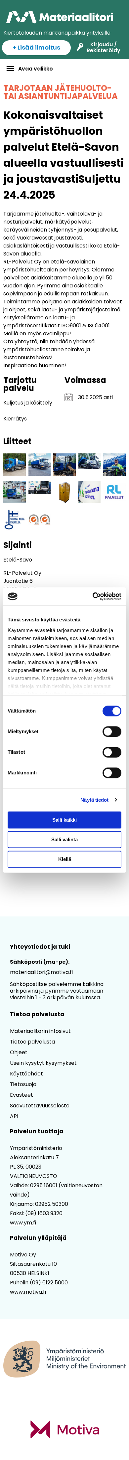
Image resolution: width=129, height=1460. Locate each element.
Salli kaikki (64, 820)
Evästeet (21, 1095)
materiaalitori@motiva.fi (41, 972)
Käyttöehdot (26, 1073)
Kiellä (64, 859)
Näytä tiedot (94, 800)
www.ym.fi (23, 1222)
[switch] (112, 731)
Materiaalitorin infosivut (40, 1031)
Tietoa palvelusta (32, 1042)
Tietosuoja (23, 1084)
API (14, 1116)
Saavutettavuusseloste (39, 1105)
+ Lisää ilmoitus (36, 47)
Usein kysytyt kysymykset (43, 1063)
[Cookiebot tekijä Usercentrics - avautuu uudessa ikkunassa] (92, 596)
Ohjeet (18, 1052)
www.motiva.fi (28, 1292)
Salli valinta (64, 839)
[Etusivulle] (60, 17)
